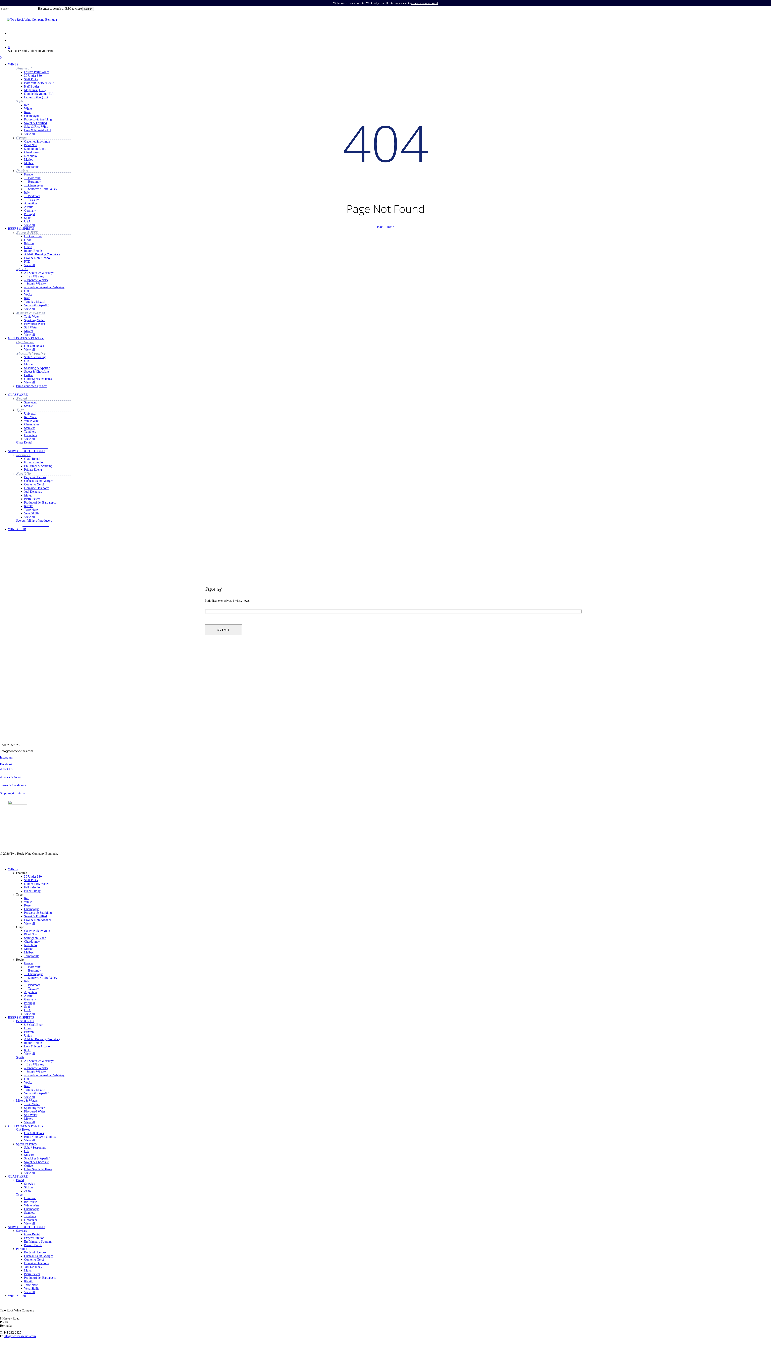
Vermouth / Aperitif (36, 1093)
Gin (26, 1079)
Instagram (6, 757)
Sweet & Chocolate (36, 1162)
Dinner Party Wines (36, 883)
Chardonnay (32, 941)
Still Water (30, 1115)
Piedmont (32, 985)
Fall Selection (32, 887)
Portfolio (21, 1248)
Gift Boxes (23, 1129)
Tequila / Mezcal (34, 1089)
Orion (28, 1028)
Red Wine (30, 1201)
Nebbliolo (30, 945)
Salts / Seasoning (35, 1147)
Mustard (29, 1154)
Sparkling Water (34, 1107)
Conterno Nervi (34, 1259)
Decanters (30, 1220)
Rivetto (28, 1281)
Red (26, 898)
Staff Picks (31, 880)
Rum (27, 1086)
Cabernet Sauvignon (37, 930)
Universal (30, 1198)
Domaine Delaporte (36, 1263)
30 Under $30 (33, 876)
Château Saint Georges (38, 1256)
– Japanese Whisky (36, 1068)
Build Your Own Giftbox (40, 1136)
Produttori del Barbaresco (40, 1277)
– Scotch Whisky (35, 1071)
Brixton (29, 1032)
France (28, 963)
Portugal (29, 1003)
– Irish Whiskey (34, 1064)
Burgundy (32, 970)
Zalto (27, 1191)
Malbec (29, 952)
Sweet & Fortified (35, 916)
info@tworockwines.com (17, 751)
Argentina (30, 992)
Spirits (20, 1057)
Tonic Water (32, 1104)
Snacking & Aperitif (37, 1158)
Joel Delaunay (33, 1266)
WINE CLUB (17, 1295)
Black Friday (32, 891)
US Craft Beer (33, 1024)
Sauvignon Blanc (35, 938)
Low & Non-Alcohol (37, 920)
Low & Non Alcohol (37, 1046)
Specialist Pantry (26, 1144)
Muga (28, 1270)
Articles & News (10, 777)
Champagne (31, 909)
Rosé (27, 905)
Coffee (28, 1165)
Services (21, 1230)
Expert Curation (34, 1238)
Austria (28, 995)
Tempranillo (31, 956)
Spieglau (29, 1183)
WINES (13, 869)
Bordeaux (32, 967)
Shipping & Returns (12, 793)
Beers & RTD (25, 1021)
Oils (26, 1151)
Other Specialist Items (38, 1169)
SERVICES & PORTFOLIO (26, 1227)
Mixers (28, 1118)
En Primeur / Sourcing (38, 1241)
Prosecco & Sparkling (38, 912)
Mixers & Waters (27, 1100)
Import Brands (33, 1042)
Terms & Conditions (13, 785)
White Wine (31, 1205)
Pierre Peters (32, 1274)
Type (19, 1194)
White (28, 901)
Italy (27, 981)
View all (29, 923)
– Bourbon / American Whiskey (44, 1075)
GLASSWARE (18, 1176)
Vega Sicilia (31, 1288)
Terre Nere (31, 1285)
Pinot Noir (30, 934)
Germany (30, 999)
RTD (27, 1050)
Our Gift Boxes (34, 1133)
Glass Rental (32, 1234)
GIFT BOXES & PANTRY (26, 1126)
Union (28, 1035)
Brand (20, 1180)
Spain (27, 1006)
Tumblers (30, 1216)
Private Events (33, 1245)
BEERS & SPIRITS (21, 1017)
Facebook (6, 764)
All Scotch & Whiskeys (39, 1060)
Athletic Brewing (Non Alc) (42, 1039)
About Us (6, 769)
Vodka (28, 1082)
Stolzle (28, 1187)
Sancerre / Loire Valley (40, 977)
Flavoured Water (34, 1111)
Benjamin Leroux (35, 1252)
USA (27, 1010)
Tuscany (31, 988)
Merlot (28, 948)
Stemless (29, 1212)
